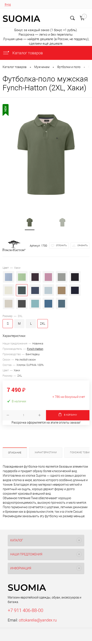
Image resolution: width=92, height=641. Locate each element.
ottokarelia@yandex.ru (38, 620)
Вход (8, 4)
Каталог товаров (27, 53)
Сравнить (82, 245)
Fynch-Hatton (35, 348)
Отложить (61, 245)
